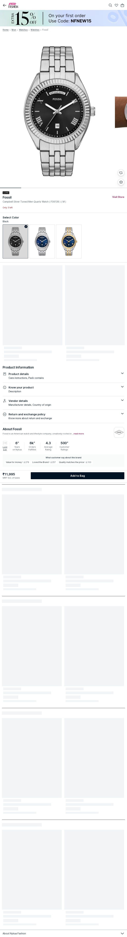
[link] (15, 241)
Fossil (7, 197)
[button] (5, 5)
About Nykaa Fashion (14, 933)
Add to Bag (77, 475)
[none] (63, 18)
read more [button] (79, 434)
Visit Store (118, 197)
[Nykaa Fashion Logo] (57, 5)
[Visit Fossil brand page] (119, 432)
